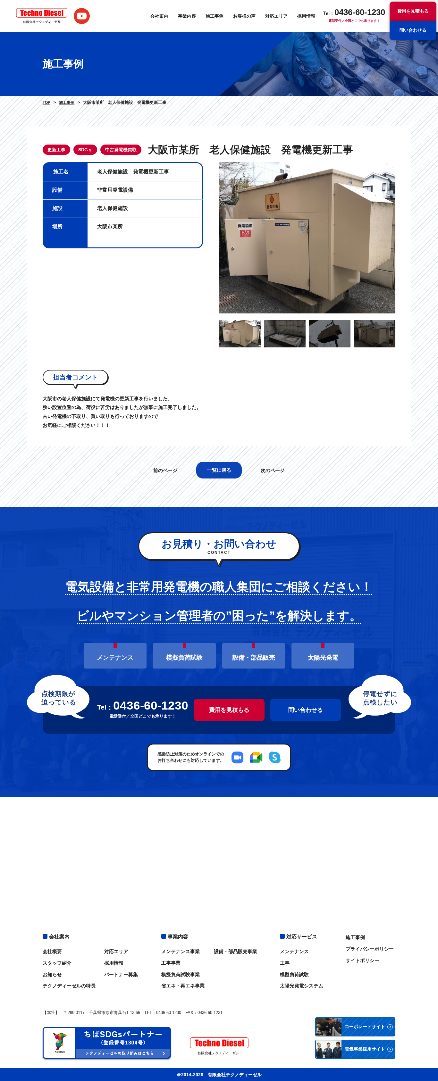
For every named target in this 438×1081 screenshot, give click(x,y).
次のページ (273, 470)
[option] (307, 237)
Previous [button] (214, 238)
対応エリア (276, 16)
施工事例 (214, 16)
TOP (46, 102)
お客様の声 (244, 16)
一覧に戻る (219, 470)
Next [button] (400, 238)
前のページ (165, 470)
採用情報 (306, 16)
